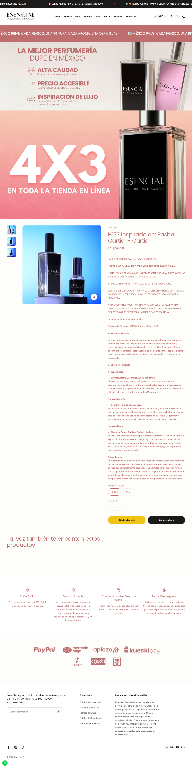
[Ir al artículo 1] (11, 230)
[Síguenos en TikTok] (23, 747)
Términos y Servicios (90, 707)
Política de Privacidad (90, 702)
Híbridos (88, 16)
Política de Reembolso (91, 718)
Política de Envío (88, 712)
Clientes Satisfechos (90, 723)
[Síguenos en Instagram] (16, 747)
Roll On (107, 16)
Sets (98, 16)
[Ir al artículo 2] (11, 242)
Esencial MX (114, 227)
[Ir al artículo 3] (11, 253)
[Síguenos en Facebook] (9, 747)
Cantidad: (113, 500)
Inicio (57, 16)
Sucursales (131, 16)
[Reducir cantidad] (112, 507)
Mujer (78, 16)
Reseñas (118, 16)
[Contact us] (5, 763)
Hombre (68, 16)
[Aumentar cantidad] (124, 507)
